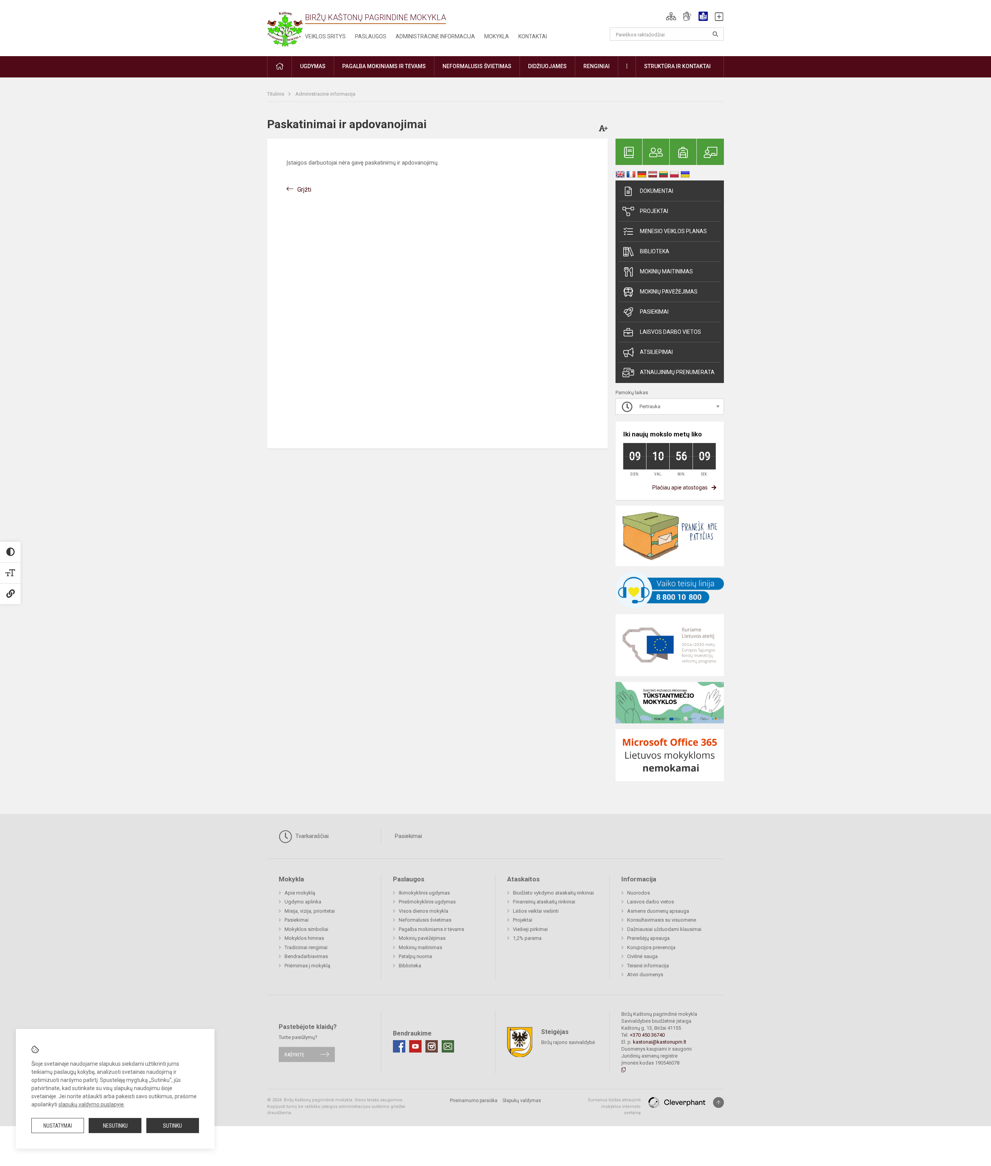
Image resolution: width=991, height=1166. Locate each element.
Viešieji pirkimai (530, 929)
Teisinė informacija (648, 966)
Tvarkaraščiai (311, 836)
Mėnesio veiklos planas (673, 231)
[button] (671, 16)
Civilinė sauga (642, 956)
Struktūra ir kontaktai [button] (677, 66)
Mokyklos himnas (304, 938)
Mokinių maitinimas (666, 271)
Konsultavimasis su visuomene (661, 920)
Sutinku (172, 1126)
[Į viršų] (718, 1102)
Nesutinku (115, 1126)
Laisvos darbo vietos (670, 332)
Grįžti (304, 189)
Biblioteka (654, 251)
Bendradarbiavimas (306, 956)
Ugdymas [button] (313, 66)
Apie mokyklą (300, 893)
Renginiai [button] (596, 66)
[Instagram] (431, 1046)
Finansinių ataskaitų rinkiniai (544, 902)
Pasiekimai (654, 312)
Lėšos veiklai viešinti (536, 911)
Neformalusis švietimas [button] (476, 66)
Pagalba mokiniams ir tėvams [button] (384, 66)
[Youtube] (415, 1046)
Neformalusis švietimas (425, 920)
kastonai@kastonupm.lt (659, 1042)
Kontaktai (532, 36)
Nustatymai (57, 1126)
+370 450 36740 (647, 1035)
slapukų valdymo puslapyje (91, 1104)
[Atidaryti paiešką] (715, 34)
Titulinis (276, 94)
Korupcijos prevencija (651, 947)
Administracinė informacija (435, 36)
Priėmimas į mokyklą (307, 966)
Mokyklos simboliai (306, 929)
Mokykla (496, 36)
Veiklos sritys (325, 36)
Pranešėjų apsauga (648, 938)
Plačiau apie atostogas (680, 487)
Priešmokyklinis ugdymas (427, 902)
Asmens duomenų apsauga (658, 911)
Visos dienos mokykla (423, 911)
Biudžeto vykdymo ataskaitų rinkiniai (553, 893)
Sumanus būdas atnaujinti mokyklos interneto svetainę (614, 1106)
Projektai (654, 211)
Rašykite (294, 1054)
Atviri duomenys (645, 974)
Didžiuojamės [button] (547, 66)
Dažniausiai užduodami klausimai (664, 929)
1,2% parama (527, 938)
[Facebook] (399, 1046)
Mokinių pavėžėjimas (669, 291)
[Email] (448, 1046)
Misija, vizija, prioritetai (310, 911)
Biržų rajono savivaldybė (568, 1042)
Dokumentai (656, 191)
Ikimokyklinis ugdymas (424, 893)
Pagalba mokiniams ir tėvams (431, 929)
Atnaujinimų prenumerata (677, 372)
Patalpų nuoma (415, 956)
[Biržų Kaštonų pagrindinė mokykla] (285, 26)
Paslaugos (370, 36)
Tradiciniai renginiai (306, 947)
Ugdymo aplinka (303, 902)
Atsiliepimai (656, 352)
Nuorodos (638, 893)
